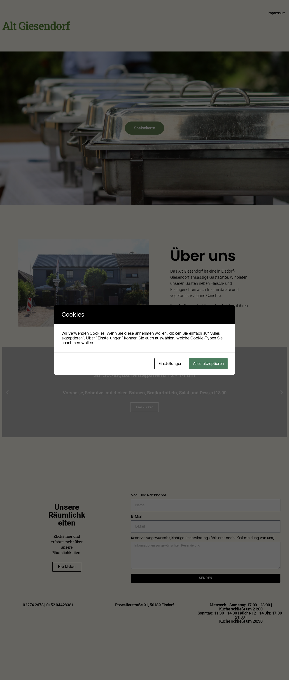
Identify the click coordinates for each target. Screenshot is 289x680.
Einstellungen (170, 363)
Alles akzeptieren (208, 363)
